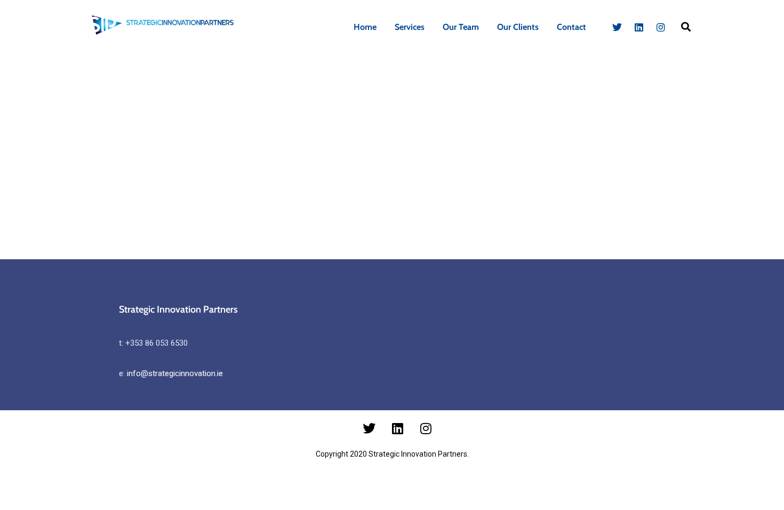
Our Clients (518, 27)
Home (365, 27)
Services (410, 27)
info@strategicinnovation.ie (175, 373)
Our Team (461, 27)
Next (739, 72)
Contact (571, 27)
